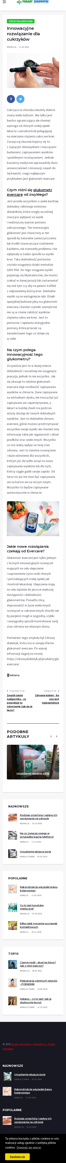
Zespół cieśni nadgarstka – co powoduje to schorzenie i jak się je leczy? (19, 703)
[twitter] (20, 99)
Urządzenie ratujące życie (33, 773)
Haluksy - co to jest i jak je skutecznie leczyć (35, 1000)
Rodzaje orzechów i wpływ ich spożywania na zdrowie (38, 817)
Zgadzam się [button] (17, 1156)
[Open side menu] (4, 2)
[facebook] (11, 99)
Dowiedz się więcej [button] (29, 1147)
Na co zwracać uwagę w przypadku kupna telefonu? (37, 835)
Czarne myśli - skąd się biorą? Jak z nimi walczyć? (38, 964)
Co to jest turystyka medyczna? (31, 907)
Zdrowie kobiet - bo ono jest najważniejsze (47, 699)
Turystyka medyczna (21, 21)
